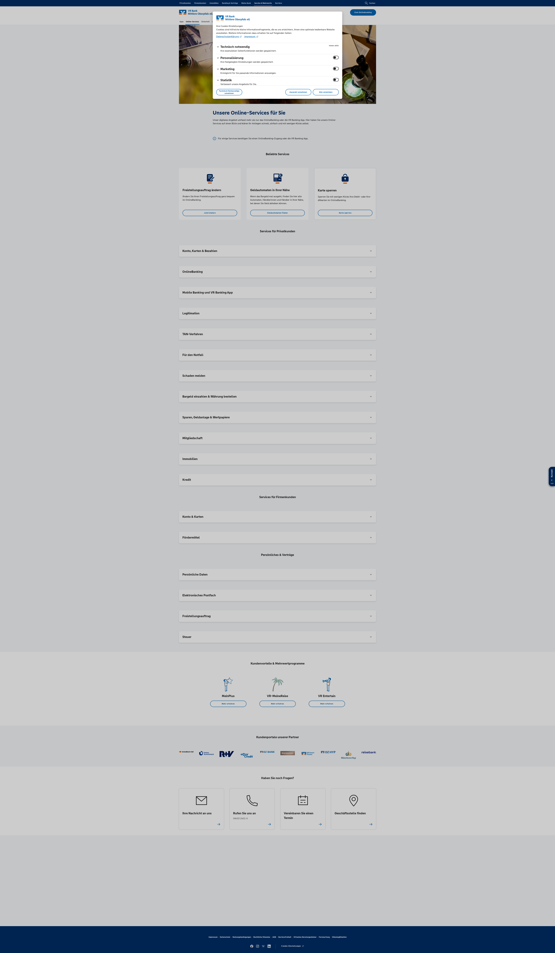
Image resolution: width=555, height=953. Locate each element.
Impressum (250, 36)
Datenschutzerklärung (227, 36)
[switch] (336, 57)
